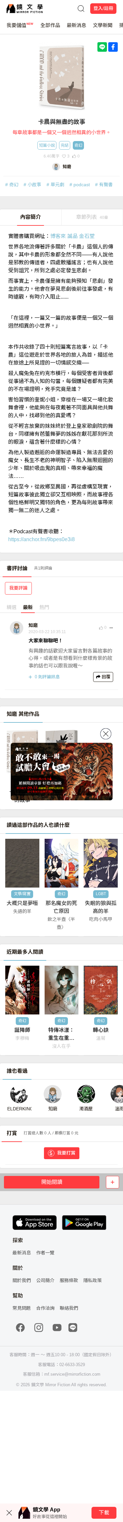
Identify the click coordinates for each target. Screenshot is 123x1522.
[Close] (105, 734)
